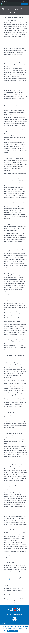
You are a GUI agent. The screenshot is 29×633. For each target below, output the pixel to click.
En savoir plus (22, 630)
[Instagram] (6, 1)
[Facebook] (2, 1)
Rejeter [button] (15, 630)
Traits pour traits (17, 614)
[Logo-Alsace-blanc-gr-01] (14, 609)
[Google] (4, 1)
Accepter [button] (10, 630)
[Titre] (1, 4)
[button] (11, 4)
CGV (13, 624)
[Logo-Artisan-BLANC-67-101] (14, 619)
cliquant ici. (7, 580)
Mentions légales (6, 624)
